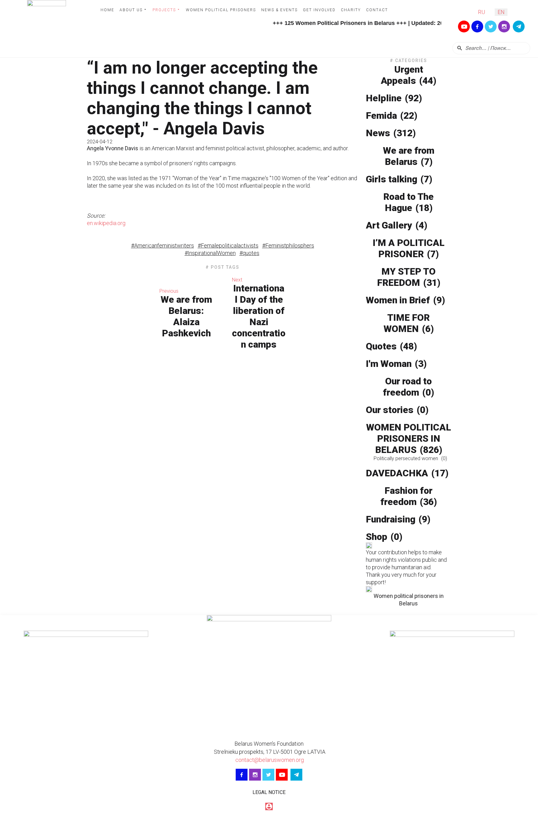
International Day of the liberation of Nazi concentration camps (259, 316)
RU (481, 12)
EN (501, 12)
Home (107, 10)
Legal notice (269, 792)
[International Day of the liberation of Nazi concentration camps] (325, 313)
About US (131, 10)
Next (237, 280)
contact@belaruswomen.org (269, 760)
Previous (168, 291)
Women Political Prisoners (221, 10)
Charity (351, 10)
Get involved (319, 10)
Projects (164, 10)
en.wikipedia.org (106, 223)
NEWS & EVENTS (279, 10)
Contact (377, 10)
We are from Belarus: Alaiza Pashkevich (186, 316)
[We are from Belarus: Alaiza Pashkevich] (120, 313)
